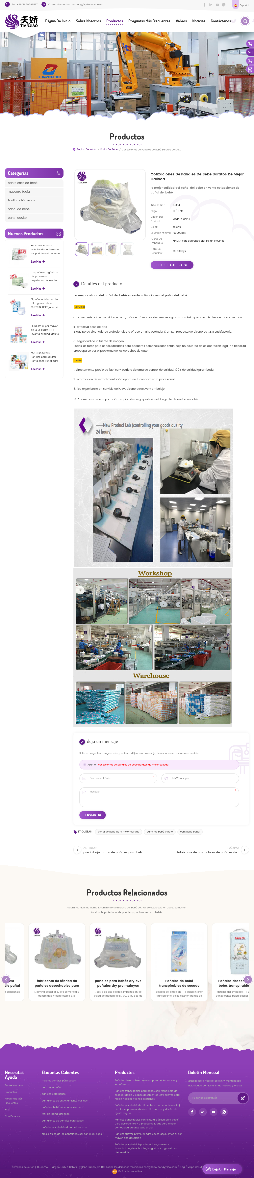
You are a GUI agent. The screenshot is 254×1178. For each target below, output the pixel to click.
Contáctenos (221, 20)
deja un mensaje (224, 1169)
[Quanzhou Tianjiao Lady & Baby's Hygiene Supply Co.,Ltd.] (21, 21)
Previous (6, 980)
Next (248, 980)
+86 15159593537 (27, 5)
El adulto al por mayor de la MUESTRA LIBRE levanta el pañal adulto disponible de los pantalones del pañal (45, 330)
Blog (7, 1110)
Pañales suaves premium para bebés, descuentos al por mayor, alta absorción (148, 1136)
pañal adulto (17, 217)
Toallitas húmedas (21, 200)
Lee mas (36, 261)
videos (181, 20)
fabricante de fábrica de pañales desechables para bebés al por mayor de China (35, 983)
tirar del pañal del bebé (55, 1114)
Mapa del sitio (196, 1167)
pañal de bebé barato (160, 832)
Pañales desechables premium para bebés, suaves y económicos (146, 1082)
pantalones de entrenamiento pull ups (65, 1101)
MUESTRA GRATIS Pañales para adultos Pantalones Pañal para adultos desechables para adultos (44, 357)
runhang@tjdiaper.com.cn (87, 5)
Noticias (198, 20)
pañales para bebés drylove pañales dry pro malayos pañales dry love (96, 983)
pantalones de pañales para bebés (63, 1121)
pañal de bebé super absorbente (61, 1107)
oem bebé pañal (190, 832)
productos (11, 1092)
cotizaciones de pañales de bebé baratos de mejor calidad (133, 765)
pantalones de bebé (23, 183)
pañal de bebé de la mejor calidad (118, 832)
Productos (114, 20)
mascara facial (19, 191)
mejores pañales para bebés (59, 1081)
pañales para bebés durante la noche (64, 1127)
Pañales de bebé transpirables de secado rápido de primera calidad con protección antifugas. (158, 983)
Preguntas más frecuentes (149, 20)
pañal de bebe (108, 149)
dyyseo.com (170, 1167)
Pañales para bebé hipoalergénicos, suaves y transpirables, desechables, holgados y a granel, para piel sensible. (146, 1148)
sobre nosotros (88, 20)
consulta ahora (170, 265)
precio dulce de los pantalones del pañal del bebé (72, 1134)
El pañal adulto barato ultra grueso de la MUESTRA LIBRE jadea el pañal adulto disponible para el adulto (45, 303)
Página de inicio (57, 20)
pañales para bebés (53, 1094)
